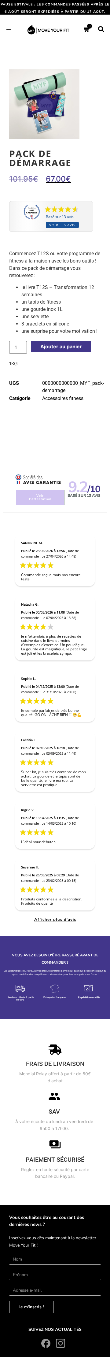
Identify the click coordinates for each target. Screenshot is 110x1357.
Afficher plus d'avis (55, 919)
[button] (8, 29)
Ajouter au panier (61, 346)
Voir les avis (62, 225)
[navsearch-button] (101, 29)
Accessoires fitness (62, 398)
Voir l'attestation (40, 497)
